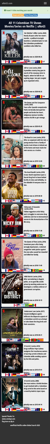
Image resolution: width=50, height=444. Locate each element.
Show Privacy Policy (31, 15)
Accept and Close (18, 15)
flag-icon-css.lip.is (8, 421)
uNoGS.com (7, 3)
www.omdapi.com (8, 419)
